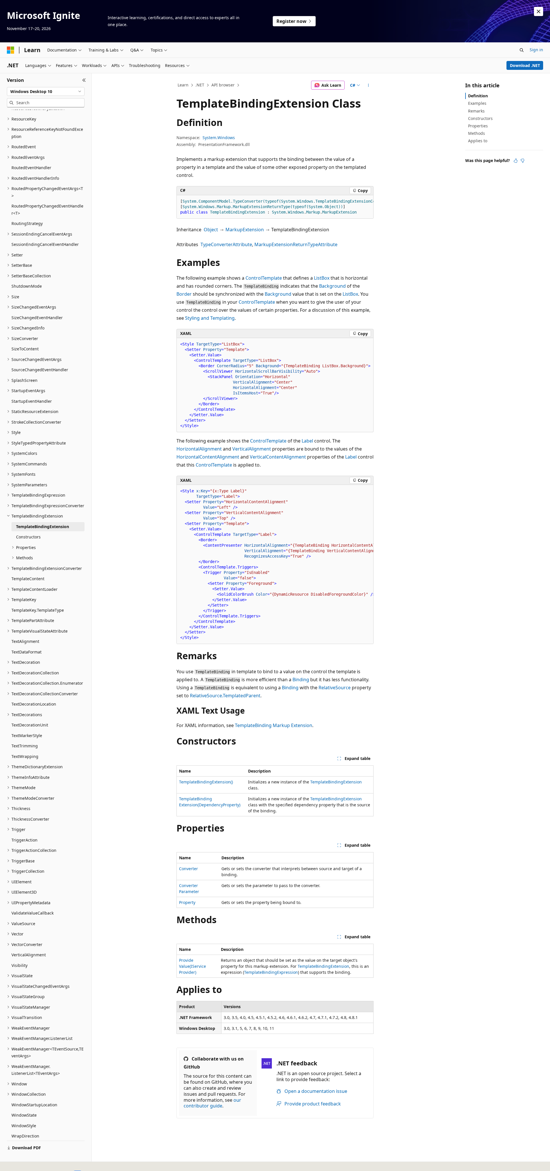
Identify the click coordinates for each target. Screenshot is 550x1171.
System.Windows (219, 137)
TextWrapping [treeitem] (24, 756)
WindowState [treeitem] (24, 1115)
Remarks (476, 111)
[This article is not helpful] (522, 160)
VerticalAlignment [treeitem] (28, 954)
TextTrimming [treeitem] (24, 746)
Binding (300, 679)
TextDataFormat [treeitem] (26, 652)
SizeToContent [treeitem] (25, 349)
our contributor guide (212, 1103)
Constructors (480, 118)
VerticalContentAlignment (278, 457)
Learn (183, 85)
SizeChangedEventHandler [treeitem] (37, 317)
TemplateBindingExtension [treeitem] (42, 526)
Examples (477, 103)
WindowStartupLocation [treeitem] (34, 1104)
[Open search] (521, 50)
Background (332, 286)
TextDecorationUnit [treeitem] (29, 725)
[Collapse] (84, 80)
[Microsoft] (10, 50)
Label (307, 441)
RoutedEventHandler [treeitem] (31, 167)
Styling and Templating (210, 318)
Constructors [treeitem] (28, 537)
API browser (223, 85)
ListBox (321, 278)
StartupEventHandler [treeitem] (31, 401)
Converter (188, 868)
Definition (478, 95)
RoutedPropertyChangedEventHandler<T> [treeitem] (47, 209)
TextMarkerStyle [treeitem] (26, 735)
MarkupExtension (244, 229)
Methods (476, 133)
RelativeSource (335, 687)
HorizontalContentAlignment (207, 457)
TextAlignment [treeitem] (25, 641)
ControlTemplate (263, 278)
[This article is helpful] (515, 160)
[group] (275, 207)
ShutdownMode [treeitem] (26, 286)
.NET (199, 85)
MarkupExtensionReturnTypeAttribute (295, 244)
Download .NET (525, 65)
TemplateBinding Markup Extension (273, 725)
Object (211, 229)
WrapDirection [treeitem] (25, 1136)
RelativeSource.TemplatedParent (225, 695)
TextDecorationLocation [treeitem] (33, 704)
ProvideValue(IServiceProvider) (192, 966)
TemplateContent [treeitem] (27, 578)
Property (187, 902)
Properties (478, 126)
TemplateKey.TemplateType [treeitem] (37, 610)
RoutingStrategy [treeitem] (27, 223)
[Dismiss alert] (538, 11)
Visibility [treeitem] (19, 965)
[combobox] (46, 91)
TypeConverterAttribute (226, 244)
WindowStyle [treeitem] (23, 1125)
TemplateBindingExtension (336, 782)
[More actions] (369, 85)
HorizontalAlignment (199, 449)
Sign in (536, 49)
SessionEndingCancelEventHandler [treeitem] (45, 244)
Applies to (477, 140)
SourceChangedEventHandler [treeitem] (39, 369)
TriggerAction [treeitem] (24, 840)
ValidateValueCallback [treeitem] (32, 913)
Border (184, 294)
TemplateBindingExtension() (206, 782)
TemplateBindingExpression (271, 972)
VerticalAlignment (251, 449)
